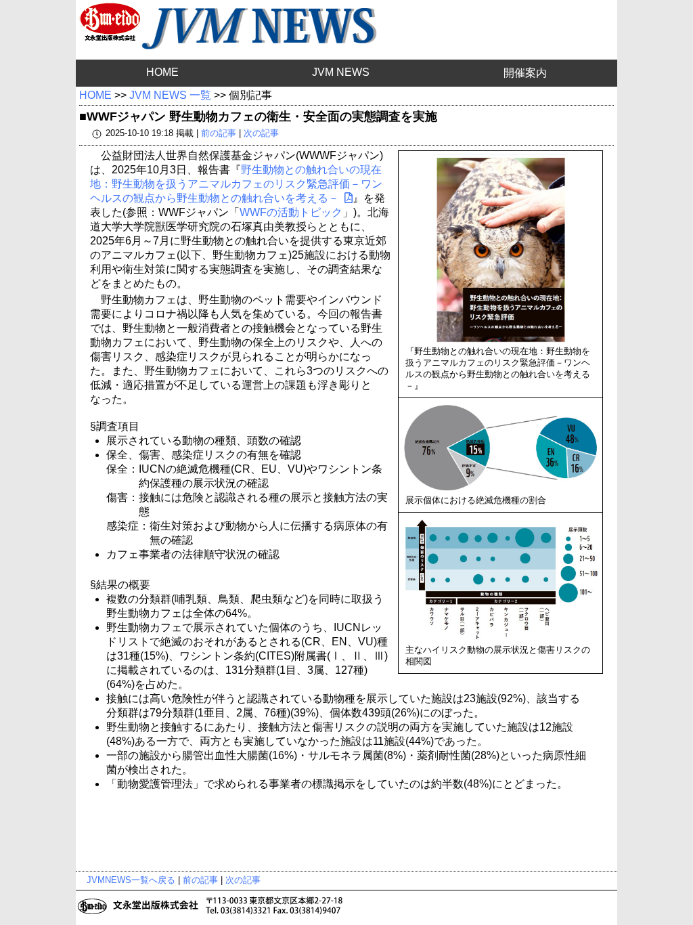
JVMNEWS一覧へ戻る (131, 880)
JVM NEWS (341, 72)
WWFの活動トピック (291, 212)
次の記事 (261, 133)
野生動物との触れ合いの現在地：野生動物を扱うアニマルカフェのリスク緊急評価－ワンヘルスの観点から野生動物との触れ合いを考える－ (236, 184)
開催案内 (525, 73)
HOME (162, 72)
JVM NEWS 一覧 (170, 95)
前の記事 (218, 133)
